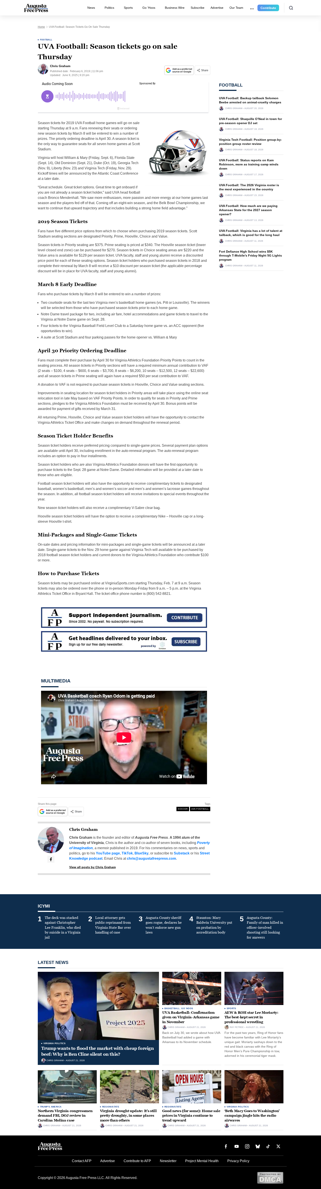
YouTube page (108, 853)
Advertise (217, 7)
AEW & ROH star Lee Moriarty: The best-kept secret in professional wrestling (251, 1017)
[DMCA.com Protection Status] (270, 1177)
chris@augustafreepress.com (151, 858)
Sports (128, 7)
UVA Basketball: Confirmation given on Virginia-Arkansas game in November (190, 1017)
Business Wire (175, 7)
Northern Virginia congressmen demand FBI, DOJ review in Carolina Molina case (65, 1116)
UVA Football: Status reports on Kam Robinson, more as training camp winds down (248, 164)
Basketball (172, 1008)
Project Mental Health (202, 1161)
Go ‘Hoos (148, 7)
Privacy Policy (238, 1161)
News (91, 7)
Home (41, 26)
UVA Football (200, 809)
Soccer (183, 809)
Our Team (236, 7)
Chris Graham (83, 829)
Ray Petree (237, 1027)
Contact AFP (81, 1161)
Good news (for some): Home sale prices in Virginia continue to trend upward (191, 1116)
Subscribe (197, 7)
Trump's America (51, 1107)
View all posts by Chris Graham (92, 867)
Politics (109, 7)
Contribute (268, 8)
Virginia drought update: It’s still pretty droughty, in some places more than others (128, 1116)
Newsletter (168, 1161)
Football (46, 39)
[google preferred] (179, 70)
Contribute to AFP (137, 1161)
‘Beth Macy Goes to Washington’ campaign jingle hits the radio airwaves (252, 1116)
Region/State (110, 1107)
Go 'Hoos (187, 1008)
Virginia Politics (54, 1043)
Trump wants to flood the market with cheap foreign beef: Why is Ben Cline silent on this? (97, 1051)
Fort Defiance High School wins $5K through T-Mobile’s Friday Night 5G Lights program (250, 256)
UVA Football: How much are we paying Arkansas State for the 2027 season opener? (248, 210)
